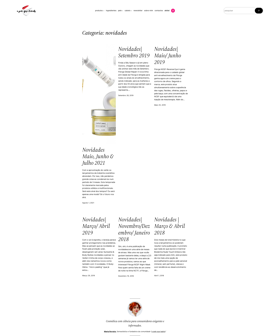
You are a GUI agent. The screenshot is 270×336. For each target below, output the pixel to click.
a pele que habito (158, 331)
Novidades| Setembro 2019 (134, 52)
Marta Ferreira (110, 331)
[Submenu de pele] (122, 10)
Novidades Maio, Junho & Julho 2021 (98, 156)
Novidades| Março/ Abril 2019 (96, 226)
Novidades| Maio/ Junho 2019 (167, 55)
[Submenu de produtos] (103, 10)
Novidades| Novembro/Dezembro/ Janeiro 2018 (134, 229)
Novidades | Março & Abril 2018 (169, 226)
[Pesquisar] (259, 10)
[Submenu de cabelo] (131, 10)
